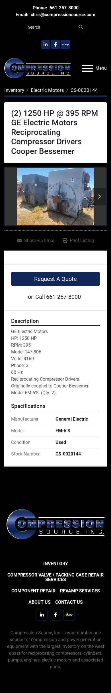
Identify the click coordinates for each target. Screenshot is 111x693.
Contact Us (69, 602)
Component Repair (33, 591)
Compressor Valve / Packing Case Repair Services (55, 577)
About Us (39, 602)
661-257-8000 (63, 7)
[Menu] (87, 68)
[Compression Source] (55, 524)
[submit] (81, 27)
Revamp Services (80, 591)
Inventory (55, 563)
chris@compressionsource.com (62, 14)
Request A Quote (55, 278)
